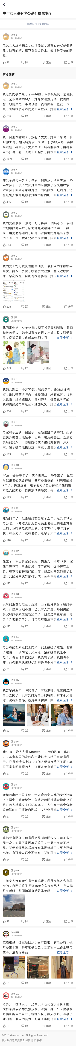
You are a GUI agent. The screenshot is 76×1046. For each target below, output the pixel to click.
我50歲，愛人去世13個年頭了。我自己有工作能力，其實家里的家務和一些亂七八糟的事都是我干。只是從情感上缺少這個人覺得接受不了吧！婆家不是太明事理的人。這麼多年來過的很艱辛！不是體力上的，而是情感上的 (38, 759)
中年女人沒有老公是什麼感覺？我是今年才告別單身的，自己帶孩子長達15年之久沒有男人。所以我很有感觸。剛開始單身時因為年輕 (38, 886)
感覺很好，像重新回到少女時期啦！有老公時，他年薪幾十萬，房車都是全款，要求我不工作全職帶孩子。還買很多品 (38, 947)
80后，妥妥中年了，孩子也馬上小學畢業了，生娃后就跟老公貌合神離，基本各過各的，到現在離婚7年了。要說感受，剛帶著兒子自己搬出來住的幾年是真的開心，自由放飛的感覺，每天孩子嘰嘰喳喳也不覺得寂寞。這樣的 (38, 483)
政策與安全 (18, 1040)
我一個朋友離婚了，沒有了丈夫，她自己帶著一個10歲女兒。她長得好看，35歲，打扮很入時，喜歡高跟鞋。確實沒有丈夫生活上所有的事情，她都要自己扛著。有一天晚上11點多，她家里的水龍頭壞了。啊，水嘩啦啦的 (38, 145)
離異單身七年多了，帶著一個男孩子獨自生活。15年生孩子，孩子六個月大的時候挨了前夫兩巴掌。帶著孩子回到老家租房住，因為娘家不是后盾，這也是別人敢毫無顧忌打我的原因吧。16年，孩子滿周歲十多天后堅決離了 (38, 188)
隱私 (33, 1040)
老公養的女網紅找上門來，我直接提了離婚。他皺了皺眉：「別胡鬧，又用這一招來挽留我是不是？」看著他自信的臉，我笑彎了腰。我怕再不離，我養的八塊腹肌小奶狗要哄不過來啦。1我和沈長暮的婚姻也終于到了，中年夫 (38, 655)
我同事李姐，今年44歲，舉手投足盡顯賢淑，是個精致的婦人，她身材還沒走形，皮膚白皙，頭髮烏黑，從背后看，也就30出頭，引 (38, 332)
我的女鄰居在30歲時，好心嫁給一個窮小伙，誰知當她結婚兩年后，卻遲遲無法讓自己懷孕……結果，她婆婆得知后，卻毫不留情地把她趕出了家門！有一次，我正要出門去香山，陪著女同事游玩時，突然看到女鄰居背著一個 (38, 231)
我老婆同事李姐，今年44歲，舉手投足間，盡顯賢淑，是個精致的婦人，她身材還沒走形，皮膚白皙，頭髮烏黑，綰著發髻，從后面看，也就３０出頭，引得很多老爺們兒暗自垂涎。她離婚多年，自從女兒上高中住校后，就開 (38, 102)
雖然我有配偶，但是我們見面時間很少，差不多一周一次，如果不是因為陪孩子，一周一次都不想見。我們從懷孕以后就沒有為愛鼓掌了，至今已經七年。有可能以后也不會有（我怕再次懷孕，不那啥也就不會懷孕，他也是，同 (38, 845)
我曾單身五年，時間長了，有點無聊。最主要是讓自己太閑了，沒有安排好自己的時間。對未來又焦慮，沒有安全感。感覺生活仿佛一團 (38, 695)
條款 (27, 1040)
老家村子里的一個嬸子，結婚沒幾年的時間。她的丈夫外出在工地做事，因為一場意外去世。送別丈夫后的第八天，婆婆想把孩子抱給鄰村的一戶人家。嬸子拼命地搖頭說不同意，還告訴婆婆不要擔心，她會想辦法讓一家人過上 (38, 440)
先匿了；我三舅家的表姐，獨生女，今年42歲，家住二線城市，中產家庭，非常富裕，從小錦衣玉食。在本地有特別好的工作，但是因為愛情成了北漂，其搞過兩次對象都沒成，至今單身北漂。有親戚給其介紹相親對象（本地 (38, 569)
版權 (39, 1040)
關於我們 (7, 1040)
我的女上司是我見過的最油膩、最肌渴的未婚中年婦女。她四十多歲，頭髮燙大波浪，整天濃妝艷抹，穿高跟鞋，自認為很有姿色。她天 (38, 271)
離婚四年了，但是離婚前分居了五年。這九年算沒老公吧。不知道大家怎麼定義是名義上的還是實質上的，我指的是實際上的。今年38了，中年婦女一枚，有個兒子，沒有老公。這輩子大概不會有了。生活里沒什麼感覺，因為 (38, 526)
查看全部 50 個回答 (38, 23)
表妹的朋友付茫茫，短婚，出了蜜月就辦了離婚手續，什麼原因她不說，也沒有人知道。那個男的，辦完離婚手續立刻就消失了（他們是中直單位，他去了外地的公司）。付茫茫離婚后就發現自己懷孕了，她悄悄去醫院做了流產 (38, 612)
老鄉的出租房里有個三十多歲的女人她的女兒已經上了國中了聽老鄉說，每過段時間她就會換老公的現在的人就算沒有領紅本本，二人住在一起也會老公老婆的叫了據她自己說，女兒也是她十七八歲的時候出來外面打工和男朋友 (38, 802)
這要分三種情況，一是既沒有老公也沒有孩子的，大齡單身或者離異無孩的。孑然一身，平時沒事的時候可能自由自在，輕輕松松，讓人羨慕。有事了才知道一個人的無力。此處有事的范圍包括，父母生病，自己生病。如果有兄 (38, 1012)
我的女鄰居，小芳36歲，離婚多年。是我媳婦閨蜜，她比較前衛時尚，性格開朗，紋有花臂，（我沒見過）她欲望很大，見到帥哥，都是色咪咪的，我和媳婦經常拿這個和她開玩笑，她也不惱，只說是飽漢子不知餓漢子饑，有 (38, 397)
